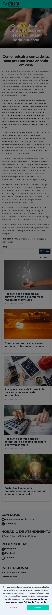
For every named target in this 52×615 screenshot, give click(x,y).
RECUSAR (14, 608)
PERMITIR (37, 608)
